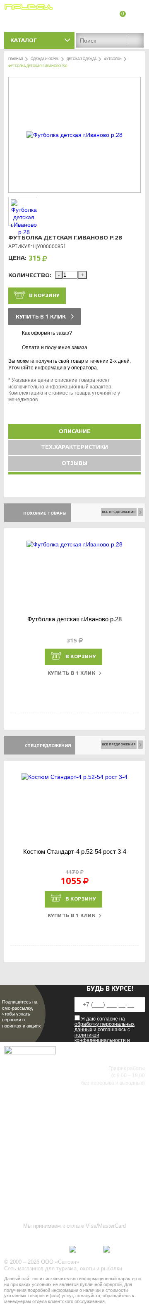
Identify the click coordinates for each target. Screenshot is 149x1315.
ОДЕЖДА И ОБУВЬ (45, 59)
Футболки (113, 59)
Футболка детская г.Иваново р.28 (74, 619)
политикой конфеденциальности (100, 1037)
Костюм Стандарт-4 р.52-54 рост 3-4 (74, 851)
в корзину (44, 295)
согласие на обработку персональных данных (104, 1024)
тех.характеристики (74, 447)
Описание (75, 431)
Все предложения (119, 512)
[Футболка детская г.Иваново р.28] (74, 135)
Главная (15, 59)
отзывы (74, 463)
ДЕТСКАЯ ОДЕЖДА (81, 59)
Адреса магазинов (122, 24)
